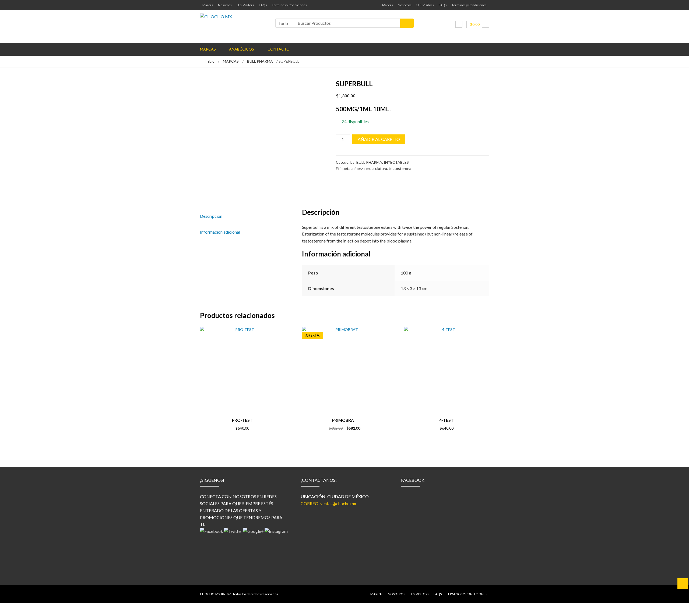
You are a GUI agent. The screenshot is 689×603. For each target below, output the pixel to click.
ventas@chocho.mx (338, 503)
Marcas (207, 5)
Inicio (210, 61)
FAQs (263, 5)
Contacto (279, 49)
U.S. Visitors (245, 5)
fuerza (359, 168)
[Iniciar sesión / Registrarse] (458, 24)
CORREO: (310, 503)
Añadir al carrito (379, 139)
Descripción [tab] (211, 216)
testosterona (400, 168)
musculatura (376, 168)
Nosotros (225, 5)
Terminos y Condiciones (289, 5)
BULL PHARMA (260, 61)
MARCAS (231, 61)
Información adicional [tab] (220, 231)
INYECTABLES (396, 162)
